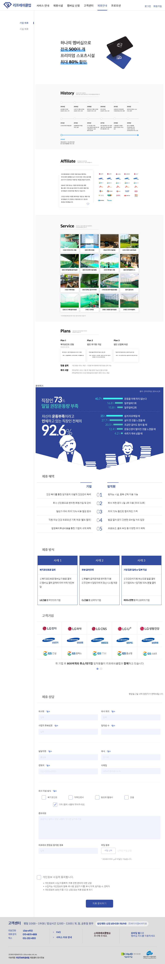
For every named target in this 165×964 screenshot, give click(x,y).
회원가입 (157, 6)
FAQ (58, 932)
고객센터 (88, 5)
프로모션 (116, 5)
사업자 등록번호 (48, 725)
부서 (106, 751)
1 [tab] (97, 669)
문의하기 (39, 386)
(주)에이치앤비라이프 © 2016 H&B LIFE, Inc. (23, 954)
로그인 (148, 6)
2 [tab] (101, 669)
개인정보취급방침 (22, 957)
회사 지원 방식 (48, 790)
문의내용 (42, 813)
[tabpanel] (99, 640)
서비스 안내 (43, 5)
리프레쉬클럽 (22, 5)
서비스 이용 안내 (64, 937)
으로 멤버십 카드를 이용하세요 (143, 934)
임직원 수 (108, 725)
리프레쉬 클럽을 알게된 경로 (51, 845)
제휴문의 (33, 957)
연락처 (44, 765)
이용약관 (12, 957)
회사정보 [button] (40, 957)
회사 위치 (108, 711)
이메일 (104, 765)
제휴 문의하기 (99, 903)
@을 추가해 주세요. (102, 934)
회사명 (44, 711)
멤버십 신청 (73, 5)
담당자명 (45, 751)
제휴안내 (102, 5)
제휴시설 (58, 5)
